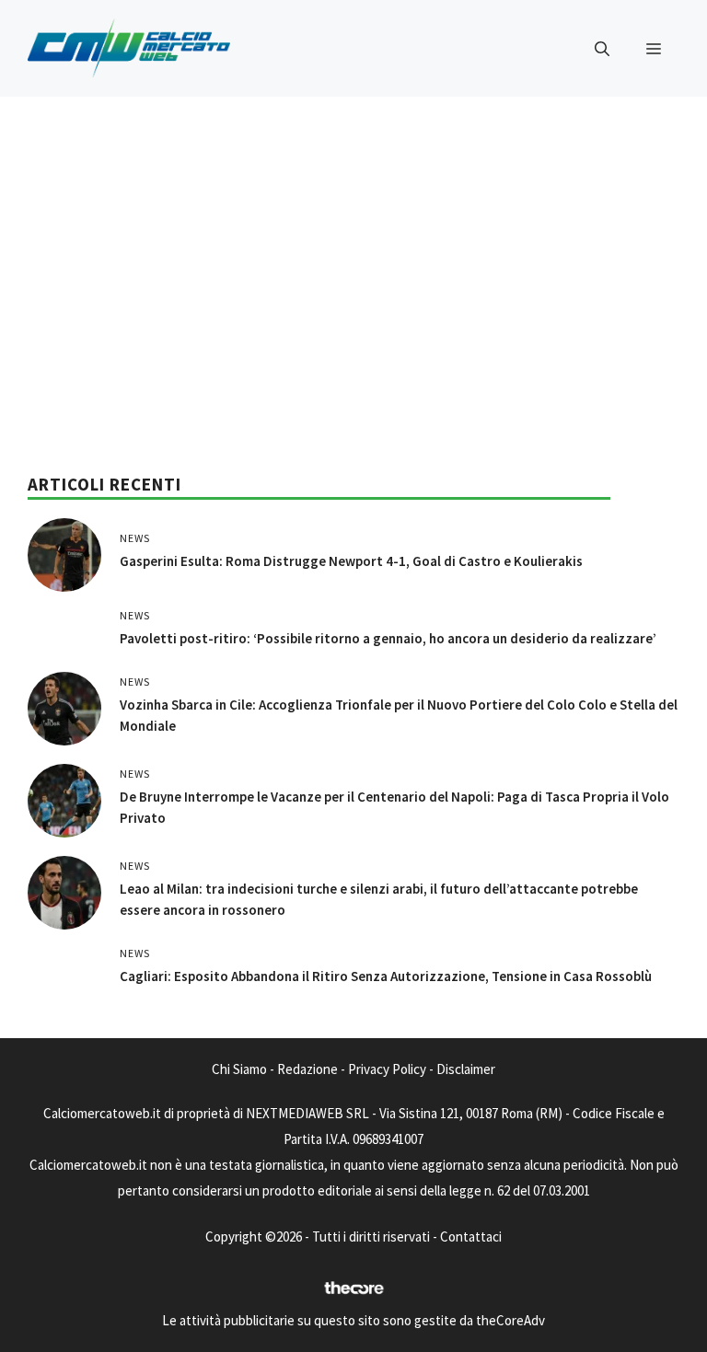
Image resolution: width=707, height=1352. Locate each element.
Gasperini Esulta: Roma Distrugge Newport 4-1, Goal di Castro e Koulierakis (351, 561)
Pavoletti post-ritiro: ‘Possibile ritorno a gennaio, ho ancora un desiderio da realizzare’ (388, 638)
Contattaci (471, 1236)
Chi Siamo (239, 1069)
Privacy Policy (387, 1069)
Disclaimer (465, 1069)
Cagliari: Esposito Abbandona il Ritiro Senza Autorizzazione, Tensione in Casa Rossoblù (386, 976)
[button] (602, 48)
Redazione (307, 1069)
